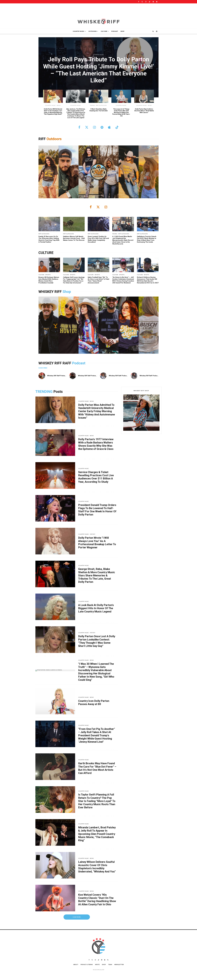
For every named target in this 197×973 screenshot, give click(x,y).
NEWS (58, 105)
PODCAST (114, 31)
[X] (142, 1)
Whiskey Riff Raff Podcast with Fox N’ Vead (63, 376)
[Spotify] (153, 1)
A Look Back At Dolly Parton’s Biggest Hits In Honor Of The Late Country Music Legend (96, 608)
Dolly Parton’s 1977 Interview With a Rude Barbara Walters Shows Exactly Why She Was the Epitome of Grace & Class (95, 444)
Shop (67, 292)
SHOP (122, 31)
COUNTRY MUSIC (78, 31)
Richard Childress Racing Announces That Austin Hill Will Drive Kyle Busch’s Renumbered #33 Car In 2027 (148, 280)
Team (110, 964)
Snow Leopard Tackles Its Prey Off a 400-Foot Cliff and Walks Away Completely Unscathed (98, 239)
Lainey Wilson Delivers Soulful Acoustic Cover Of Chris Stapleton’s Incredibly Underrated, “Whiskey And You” (97, 866)
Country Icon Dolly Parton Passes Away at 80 (93, 702)
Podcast (78, 363)
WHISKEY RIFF (50, 292)
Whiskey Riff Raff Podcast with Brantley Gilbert (95, 376)
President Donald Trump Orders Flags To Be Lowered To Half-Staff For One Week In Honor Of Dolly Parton (97, 509)
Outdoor (53, 139)
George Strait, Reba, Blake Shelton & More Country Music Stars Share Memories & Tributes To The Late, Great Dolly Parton (96, 575)
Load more (77, 917)
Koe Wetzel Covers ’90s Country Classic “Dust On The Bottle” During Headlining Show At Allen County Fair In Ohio (97, 899)
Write (97, 964)
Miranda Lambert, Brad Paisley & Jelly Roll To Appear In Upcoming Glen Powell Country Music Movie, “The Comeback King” (97, 834)
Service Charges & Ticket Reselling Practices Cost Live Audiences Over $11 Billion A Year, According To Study (96, 477)
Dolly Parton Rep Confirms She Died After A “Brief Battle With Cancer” (144, 110)
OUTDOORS (92, 31)
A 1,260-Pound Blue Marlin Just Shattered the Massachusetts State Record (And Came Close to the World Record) (122, 240)
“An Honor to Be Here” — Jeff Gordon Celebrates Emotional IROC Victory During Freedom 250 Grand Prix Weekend (123, 280)
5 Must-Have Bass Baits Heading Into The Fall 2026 (98, 110)
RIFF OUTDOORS (101, 105)
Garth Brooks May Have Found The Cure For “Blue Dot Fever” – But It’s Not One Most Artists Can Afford (97, 768)
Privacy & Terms (87, 964)
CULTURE (104, 31)
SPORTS (47, 274)
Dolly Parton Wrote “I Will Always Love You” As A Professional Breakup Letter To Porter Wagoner (97, 542)
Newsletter (119, 964)
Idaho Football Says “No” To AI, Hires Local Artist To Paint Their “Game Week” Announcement (98, 280)
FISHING (92, 105)
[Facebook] (138, 1)
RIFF (42, 139)
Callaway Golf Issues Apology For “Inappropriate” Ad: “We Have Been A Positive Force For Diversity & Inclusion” (74, 280)
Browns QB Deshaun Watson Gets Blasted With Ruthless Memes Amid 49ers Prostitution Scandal (48, 280)
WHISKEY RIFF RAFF (55, 363)
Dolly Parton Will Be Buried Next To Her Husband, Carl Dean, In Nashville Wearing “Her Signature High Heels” (53, 111)
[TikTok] (149, 1)
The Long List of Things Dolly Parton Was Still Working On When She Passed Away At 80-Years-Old (121, 112)
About (75, 964)
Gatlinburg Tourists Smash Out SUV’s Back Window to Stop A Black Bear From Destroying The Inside (146, 239)
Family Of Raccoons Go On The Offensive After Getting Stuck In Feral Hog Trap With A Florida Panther (48, 239)
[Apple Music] (157, 1)
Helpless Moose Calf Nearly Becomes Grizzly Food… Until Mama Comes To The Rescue (74, 238)
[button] (141, 412)
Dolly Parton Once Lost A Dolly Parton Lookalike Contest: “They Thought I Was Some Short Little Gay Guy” (96, 641)
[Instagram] (146, 1)
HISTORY (92, 534)
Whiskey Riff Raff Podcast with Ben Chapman (125, 376)
